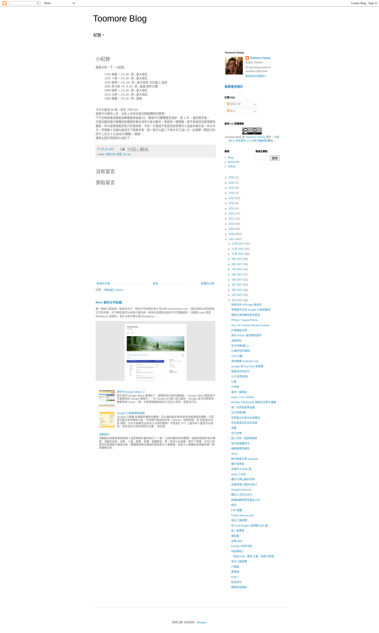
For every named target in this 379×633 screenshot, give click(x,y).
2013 (232, 208)
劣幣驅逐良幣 (239, 330)
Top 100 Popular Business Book (250, 325)
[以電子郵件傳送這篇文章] (129, 149)
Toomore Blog (120, 18)
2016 (232, 192)
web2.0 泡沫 (238, 474)
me (124, 154)
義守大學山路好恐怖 (243, 479)
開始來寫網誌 (239, 587)
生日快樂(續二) (240, 345)
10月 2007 (238, 254)
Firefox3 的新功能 (241, 546)
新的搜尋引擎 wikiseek (244, 459)
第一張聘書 (237, 530)
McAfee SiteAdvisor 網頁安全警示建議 (253, 402)
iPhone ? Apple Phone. (245, 320)
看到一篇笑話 (239, 392)
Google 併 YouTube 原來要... (248, 366)
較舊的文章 (207, 283)
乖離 (233, 428)
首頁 (155, 283)
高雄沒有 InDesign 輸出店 (246, 304)
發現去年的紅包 (240, 371)
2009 (232, 228)
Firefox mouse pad (242, 515)
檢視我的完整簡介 (255, 76)
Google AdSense (241, 489)
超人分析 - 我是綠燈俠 (244, 438)
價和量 (235, 536)
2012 (232, 213)
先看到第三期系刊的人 (244, 484)
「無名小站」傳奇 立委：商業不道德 (252, 556)
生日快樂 (236, 433)
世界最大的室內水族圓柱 (245, 417)
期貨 (233, 505)
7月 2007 (237, 269)
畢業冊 (235, 571)
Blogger (201, 622)
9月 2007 (237, 259)
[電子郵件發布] (122, 149)
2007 (232, 239)
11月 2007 (238, 248)
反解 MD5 (237, 541)
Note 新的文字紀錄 (109, 302)
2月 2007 (237, 295)
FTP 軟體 (236, 510)
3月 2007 (237, 290)
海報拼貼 (236, 340)
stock (234, 453)
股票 (119, 154)
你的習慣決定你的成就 (244, 422)
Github (232, 166)
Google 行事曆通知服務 (131, 413)
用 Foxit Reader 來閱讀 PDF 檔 (249, 525)
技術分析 (110, 154)
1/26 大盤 (236, 356)
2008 (232, 234)
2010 (232, 223)
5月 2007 (237, 279)
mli (128, 154)
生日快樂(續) (238, 412)
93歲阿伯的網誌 (240, 350)
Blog (230, 157)
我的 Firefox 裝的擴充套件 (246, 335)
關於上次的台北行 (241, 494)
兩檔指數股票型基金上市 (245, 500)
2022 (232, 187)
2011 (232, 218)
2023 (232, 182)
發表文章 (235, 104)
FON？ (235, 577)
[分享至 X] (138, 149)
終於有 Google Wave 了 (131, 392)
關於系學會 (237, 464)
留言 (233, 110)
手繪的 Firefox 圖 (241, 469)
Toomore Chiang (260, 58)
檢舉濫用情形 (234, 86)
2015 (232, 198)
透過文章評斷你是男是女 (245, 315)
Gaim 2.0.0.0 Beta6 (242, 397)
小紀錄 (235, 386)
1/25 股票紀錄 (239, 376)
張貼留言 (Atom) (113, 290)
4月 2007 (237, 284)
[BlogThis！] (134, 149)
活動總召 (104, 434)
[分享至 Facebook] (142, 149)
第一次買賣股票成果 (243, 407)
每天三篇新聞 (239, 520)
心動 (233, 381)
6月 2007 (237, 274)
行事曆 (235, 566)
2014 (232, 203)
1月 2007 (237, 300)
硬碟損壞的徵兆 (240, 448)
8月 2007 (237, 264)
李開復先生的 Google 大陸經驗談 (250, 309)
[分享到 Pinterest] (146, 149)
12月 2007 (238, 243)
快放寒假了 (237, 551)
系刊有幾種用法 (240, 443)
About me (233, 161)
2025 (232, 177)
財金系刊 (236, 582)
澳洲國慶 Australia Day (244, 361)
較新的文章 (103, 283)
